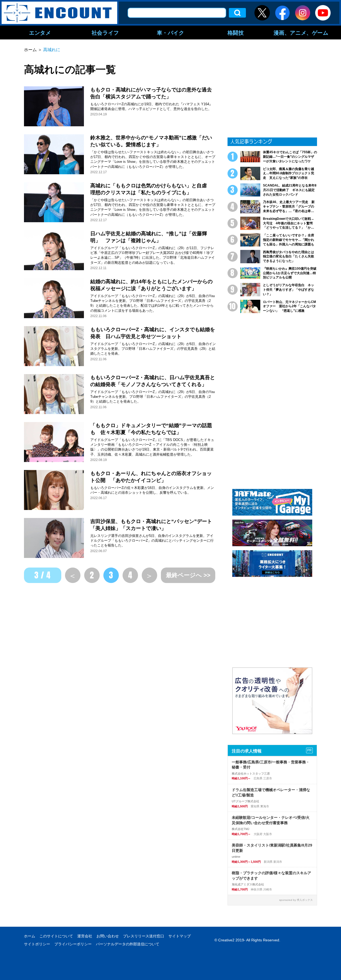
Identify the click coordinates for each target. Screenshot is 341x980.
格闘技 (236, 33)
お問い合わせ (107, 936)
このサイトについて (56, 936)
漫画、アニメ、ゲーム (301, 33)
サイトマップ (179, 936)
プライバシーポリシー (73, 944)
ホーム (29, 936)
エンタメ (40, 33)
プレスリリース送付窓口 (143, 936)
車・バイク (170, 33)
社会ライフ (105, 33)
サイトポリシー (37, 944)
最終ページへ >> (188, 575)
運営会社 (84, 936)
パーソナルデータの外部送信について (127, 944)
